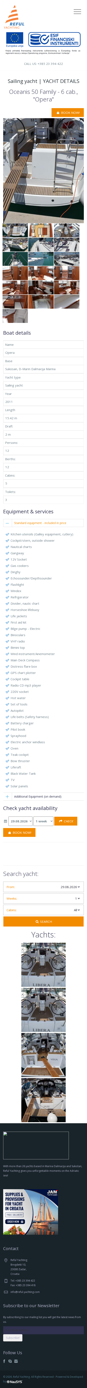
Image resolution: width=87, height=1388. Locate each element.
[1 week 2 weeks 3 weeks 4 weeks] (43, 821)
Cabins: (12, 910)
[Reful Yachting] (14, 16)
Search (45, 921)
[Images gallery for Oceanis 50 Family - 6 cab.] (43, 170)
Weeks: (12, 898)
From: (11, 887)
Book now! (70, 112)
